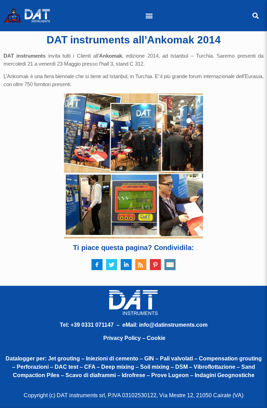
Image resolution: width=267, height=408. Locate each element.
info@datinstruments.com (173, 325)
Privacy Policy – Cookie (134, 338)
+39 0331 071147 (92, 325)
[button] (149, 16)
